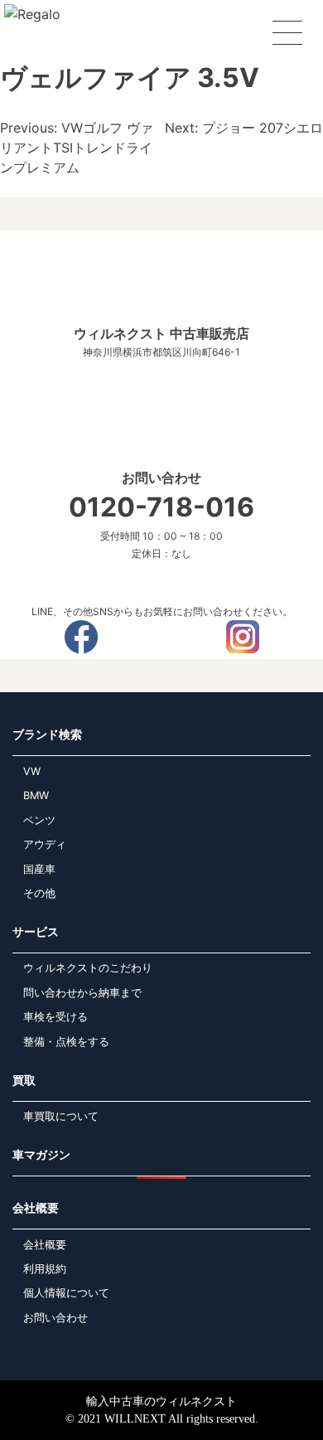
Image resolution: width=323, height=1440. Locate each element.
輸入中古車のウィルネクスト (161, 1401)
